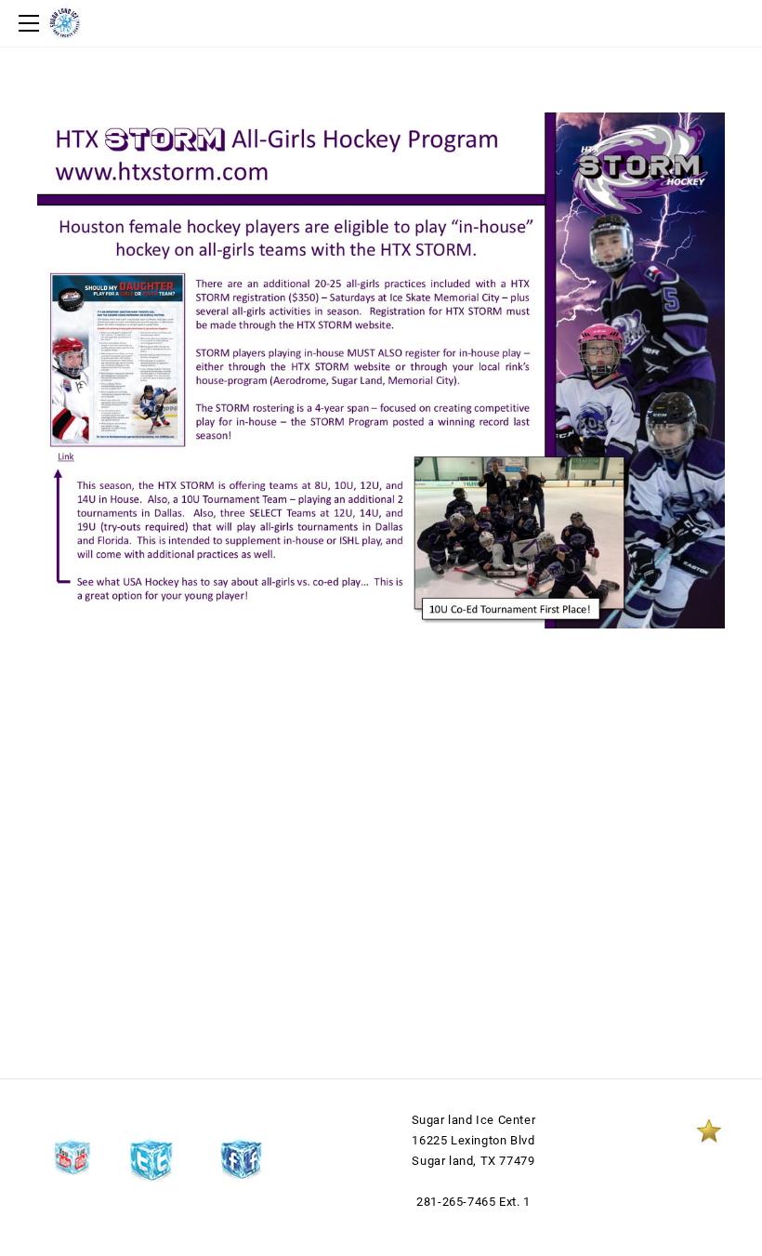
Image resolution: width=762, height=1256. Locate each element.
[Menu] (32, 23)
